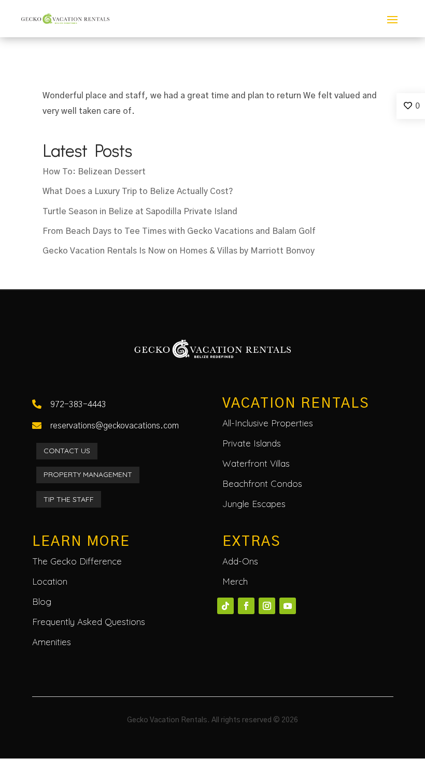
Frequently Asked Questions (88, 621)
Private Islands (251, 443)
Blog (41, 601)
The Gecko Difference (77, 561)
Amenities (51, 641)
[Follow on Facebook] (246, 606)
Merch (235, 581)
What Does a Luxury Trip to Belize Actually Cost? (137, 191)
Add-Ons (240, 561)
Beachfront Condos (262, 483)
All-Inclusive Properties (267, 423)
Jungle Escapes (254, 503)
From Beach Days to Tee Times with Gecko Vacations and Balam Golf (179, 231)
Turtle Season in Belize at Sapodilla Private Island (139, 211)
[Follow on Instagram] (267, 606)
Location (49, 581)
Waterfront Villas (256, 463)
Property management (88, 474)
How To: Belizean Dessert (94, 172)
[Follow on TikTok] (225, 606)
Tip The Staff (69, 499)
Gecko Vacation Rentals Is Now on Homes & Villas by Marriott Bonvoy (178, 251)
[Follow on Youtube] (287, 606)
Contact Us (67, 450)
